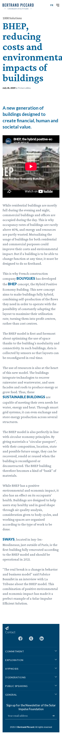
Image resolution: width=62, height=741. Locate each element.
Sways (9, 539)
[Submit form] (53, 715)
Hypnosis (11, 668)
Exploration (14, 660)
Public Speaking (16, 686)
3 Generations (15, 677)
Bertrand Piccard (25, 727)
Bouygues (26, 278)
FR (51, 5)
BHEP (12, 284)
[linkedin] (41, 638)
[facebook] (20, 638)
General (11, 694)
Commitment (14, 651)
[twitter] (31, 638)
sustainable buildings (24, 397)
